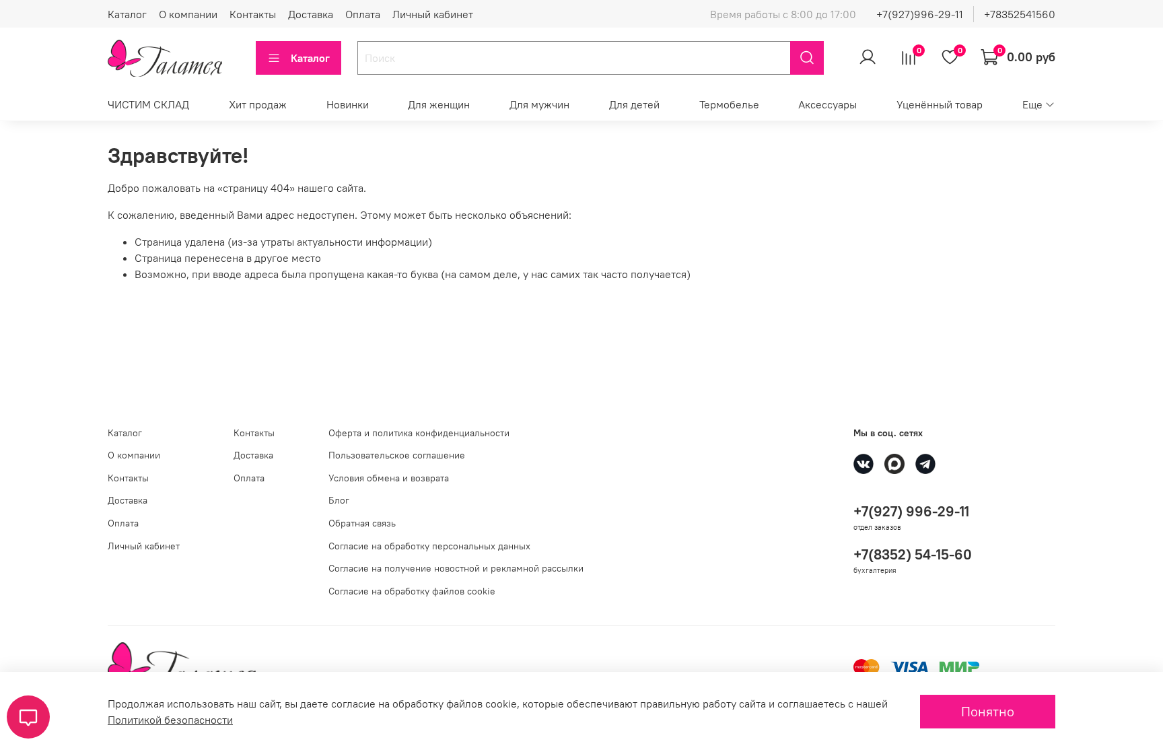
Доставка (310, 14)
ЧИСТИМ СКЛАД (148, 104)
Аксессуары (827, 104)
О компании (188, 14)
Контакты (253, 14)
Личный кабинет (432, 14)
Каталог (127, 14)
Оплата (362, 14)
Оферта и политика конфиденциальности (418, 433)
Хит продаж (258, 104)
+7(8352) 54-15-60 (912, 554)
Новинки (347, 104)
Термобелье (729, 104)
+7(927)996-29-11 (919, 14)
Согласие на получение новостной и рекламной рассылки (456, 568)
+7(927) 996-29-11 (911, 511)
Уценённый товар (939, 104)
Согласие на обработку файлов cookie (411, 591)
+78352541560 (1019, 14)
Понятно (987, 711)
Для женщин (439, 104)
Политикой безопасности (170, 719)
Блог (338, 500)
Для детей (634, 104)
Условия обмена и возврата (388, 478)
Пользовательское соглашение (396, 455)
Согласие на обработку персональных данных (429, 546)
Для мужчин (539, 104)
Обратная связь (362, 523)
